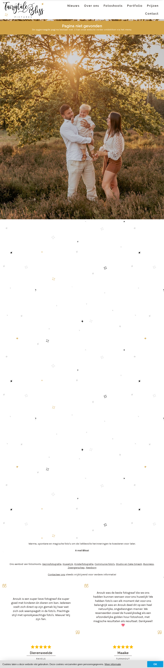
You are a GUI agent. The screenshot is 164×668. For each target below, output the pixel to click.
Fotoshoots (113, 5)
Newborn (91, 567)
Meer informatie (113, 664)
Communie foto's (105, 564)
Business (148, 564)
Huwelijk (68, 564)
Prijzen (153, 5)
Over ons (91, 5)
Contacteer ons (56, 574)
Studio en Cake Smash (129, 564)
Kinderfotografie (83, 564)
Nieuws (73, 5)
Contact (152, 13)
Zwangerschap (76, 567)
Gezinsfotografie (51, 564)
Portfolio (135, 5)
